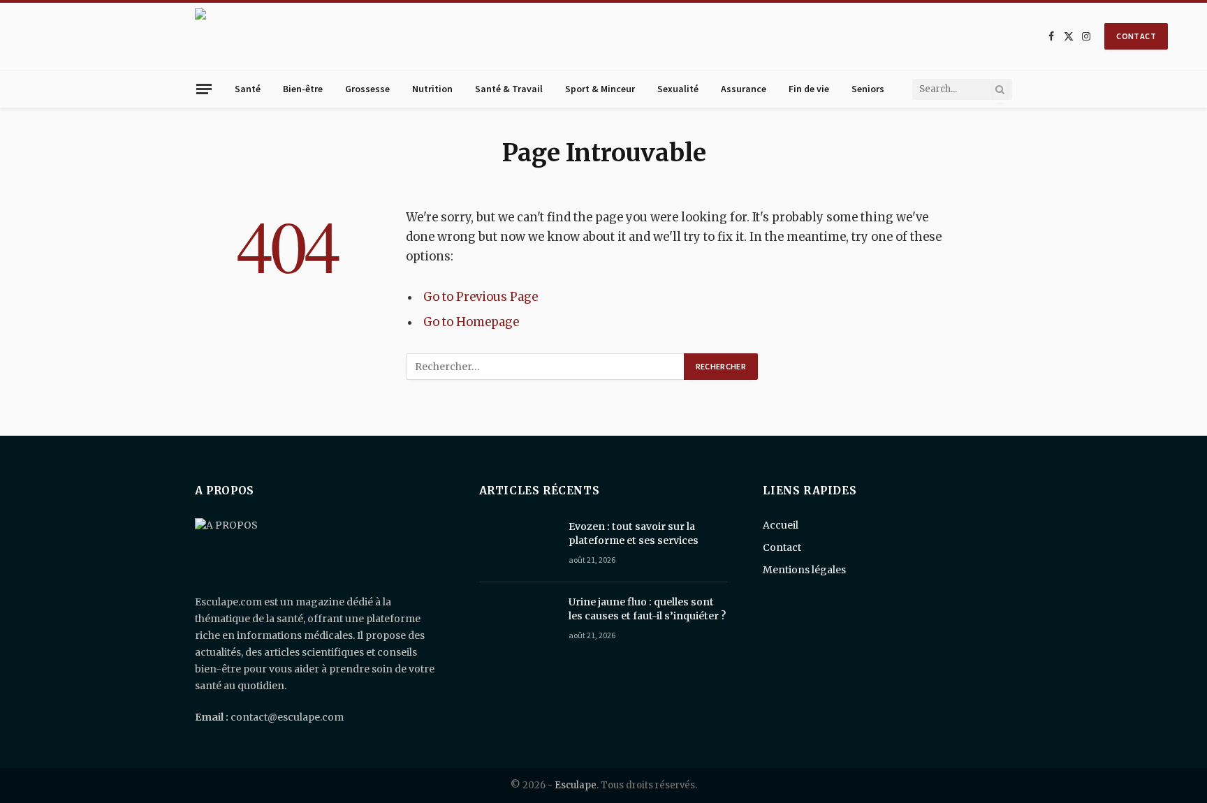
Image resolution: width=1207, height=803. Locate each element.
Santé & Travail (509, 88)
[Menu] (204, 88)
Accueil (780, 525)
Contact (782, 547)
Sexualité (677, 88)
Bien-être (303, 88)
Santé (248, 88)
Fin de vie (809, 88)
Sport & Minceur (600, 88)
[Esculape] (614, 36)
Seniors (867, 88)
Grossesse (367, 88)
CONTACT (1136, 36)
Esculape (576, 785)
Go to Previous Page (480, 297)
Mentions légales (804, 569)
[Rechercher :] (545, 366)
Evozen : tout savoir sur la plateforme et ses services (633, 533)
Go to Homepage (471, 322)
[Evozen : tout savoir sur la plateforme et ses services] (517, 544)
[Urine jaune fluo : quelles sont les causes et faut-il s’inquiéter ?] (517, 620)
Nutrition (432, 88)
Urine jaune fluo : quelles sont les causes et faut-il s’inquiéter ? (647, 609)
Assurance (743, 88)
